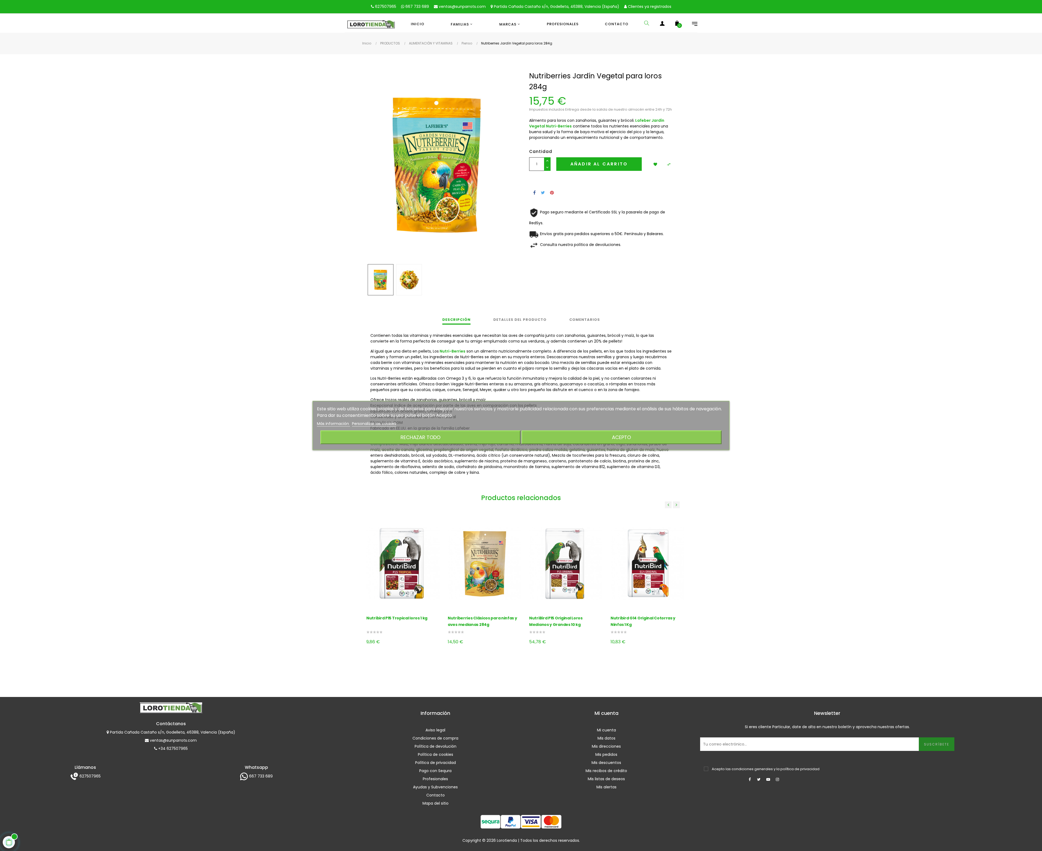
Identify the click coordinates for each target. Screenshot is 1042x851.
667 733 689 (416, 6)
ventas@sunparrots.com (462, 6)
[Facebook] (750, 779)
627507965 (385, 6)
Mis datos (606, 738)
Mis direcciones (606, 746)
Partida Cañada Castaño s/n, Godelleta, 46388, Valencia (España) (556, 6)
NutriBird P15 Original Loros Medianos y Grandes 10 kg (556, 621)
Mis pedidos (606, 754)
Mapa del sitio (435, 803)
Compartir (534, 192)
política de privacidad (799, 769)
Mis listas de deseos (606, 779)
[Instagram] (777, 779)
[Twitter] (759, 779)
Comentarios (584, 319)
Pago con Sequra (435, 770)
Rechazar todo (420, 437)
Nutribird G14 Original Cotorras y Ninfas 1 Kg (643, 621)
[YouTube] (768, 779)
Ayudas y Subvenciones (435, 787)
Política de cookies (435, 754)
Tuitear (543, 192)
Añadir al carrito (599, 164)
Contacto (435, 795)
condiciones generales (752, 769)
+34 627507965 (172, 748)
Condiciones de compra (435, 738)
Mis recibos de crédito (606, 770)
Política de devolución (435, 746)
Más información (333, 423)
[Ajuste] (692, 24)
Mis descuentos (606, 762)
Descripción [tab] (456, 319)
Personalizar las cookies (374, 423)
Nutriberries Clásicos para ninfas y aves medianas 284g (482, 621)
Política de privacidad (435, 762)
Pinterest (552, 192)
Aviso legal (435, 730)
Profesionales (435, 779)
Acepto (621, 437)
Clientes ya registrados (649, 6)
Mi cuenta (606, 730)
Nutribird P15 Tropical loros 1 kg (396, 618)
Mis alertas (606, 787)
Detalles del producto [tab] (520, 319)
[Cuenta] (662, 24)
